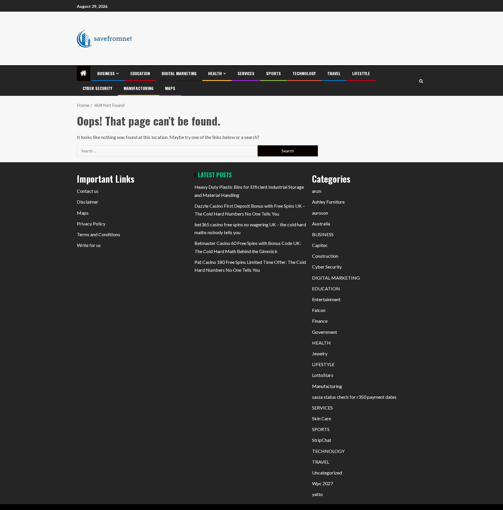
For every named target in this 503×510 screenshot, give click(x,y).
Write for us (89, 245)
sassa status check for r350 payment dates (354, 397)
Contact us (87, 191)
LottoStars (322, 375)
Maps (170, 88)
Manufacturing (138, 88)
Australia (321, 223)
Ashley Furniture (328, 201)
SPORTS (273, 73)
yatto (317, 494)
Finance (319, 321)
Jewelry (319, 353)
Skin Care (321, 418)
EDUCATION (140, 73)
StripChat (321, 440)
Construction (325, 256)
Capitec (320, 245)
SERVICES (246, 73)
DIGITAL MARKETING (179, 73)
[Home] (83, 73)
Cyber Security (97, 88)
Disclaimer (87, 201)
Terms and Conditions (98, 234)
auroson (320, 213)
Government (324, 332)
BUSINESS (106, 73)
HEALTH (215, 73)
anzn (316, 191)
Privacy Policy (91, 223)
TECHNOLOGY (304, 73)
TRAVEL (334, 73)
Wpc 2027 (322, 483)
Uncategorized (327, 472)
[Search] (421, 81)
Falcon (318, 310)
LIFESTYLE (361, 73)
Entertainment (326, 299)
